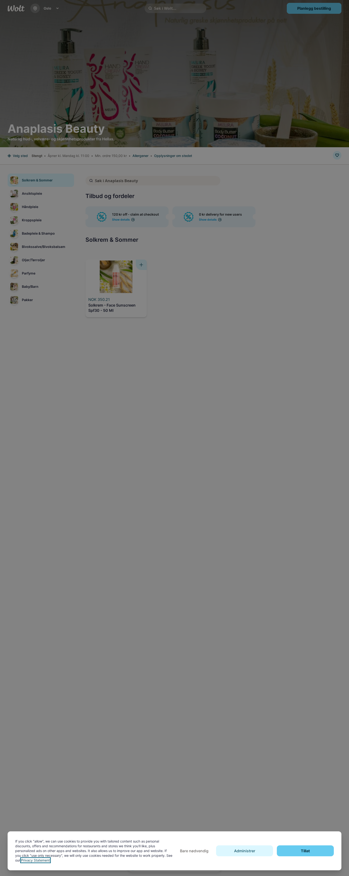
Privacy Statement (35, 860)
